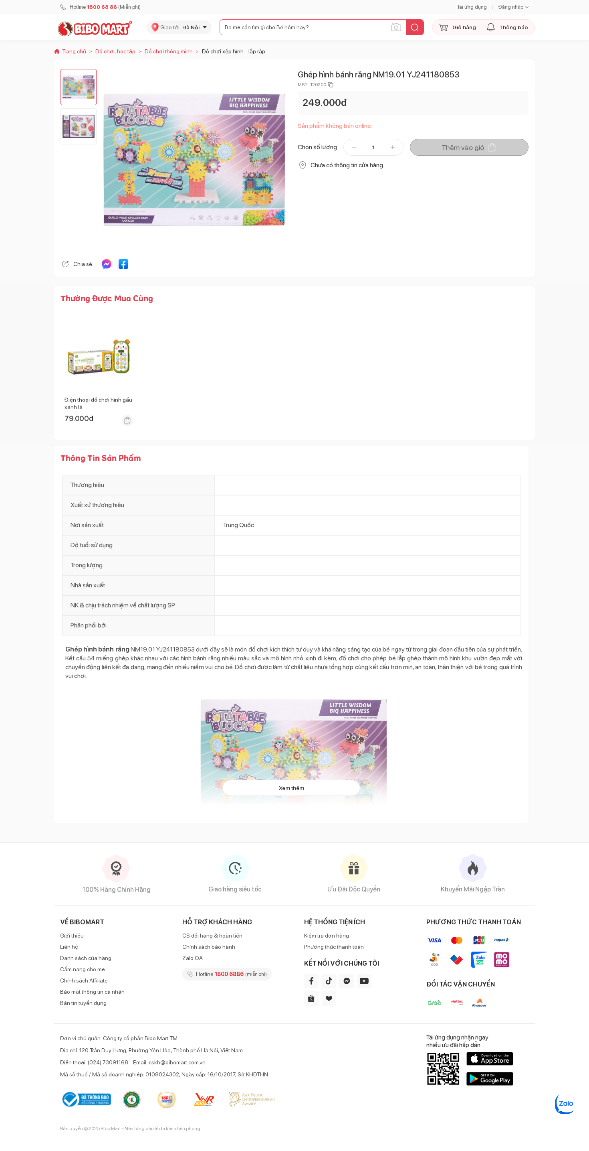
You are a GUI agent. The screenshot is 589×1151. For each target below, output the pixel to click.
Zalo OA (192, 958)
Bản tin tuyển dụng (83, 1003)
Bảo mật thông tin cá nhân (92, 992)
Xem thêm (291, 788)
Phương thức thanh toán (334, 947)
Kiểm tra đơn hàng (326, 935)
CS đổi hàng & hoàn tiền (212, 935)
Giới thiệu (72, 935)
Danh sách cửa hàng (85, 958)
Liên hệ (69, 947)
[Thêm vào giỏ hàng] (127, 420)
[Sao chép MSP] (330, 84)
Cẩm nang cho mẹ (82, 969)
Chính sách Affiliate (84, 980)
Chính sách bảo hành (208, 947)
